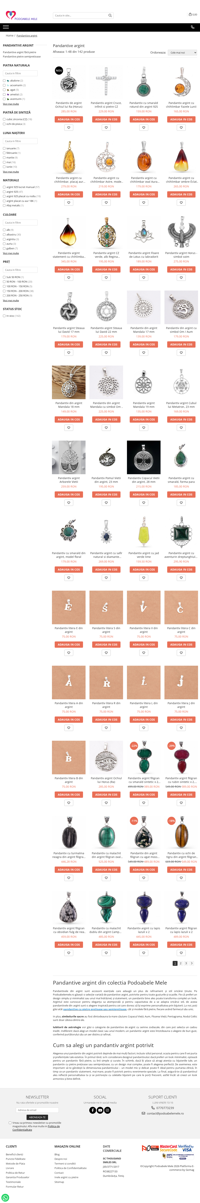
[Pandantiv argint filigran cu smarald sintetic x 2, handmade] (144, 757)
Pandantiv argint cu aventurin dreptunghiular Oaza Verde (181, 555)
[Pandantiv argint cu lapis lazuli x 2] (144, 907)
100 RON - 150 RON (17, 286)
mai (8, 162)
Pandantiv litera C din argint (181, 630)
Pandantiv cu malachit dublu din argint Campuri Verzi (106, 930)
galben (10, 248)
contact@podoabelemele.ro (165, 1113)
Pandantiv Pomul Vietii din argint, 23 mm (106, 480)
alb (8, 230)
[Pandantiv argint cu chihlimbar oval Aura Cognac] (144, 157)
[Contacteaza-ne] (192, 27)
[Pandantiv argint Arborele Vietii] (69, 457)
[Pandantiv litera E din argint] (69, 607)
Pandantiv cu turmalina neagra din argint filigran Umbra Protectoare (68, 855)
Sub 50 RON (13, 277)
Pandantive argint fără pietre (19, 52)
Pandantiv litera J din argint (181, 705)
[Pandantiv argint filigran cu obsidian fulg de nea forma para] (69, 907)
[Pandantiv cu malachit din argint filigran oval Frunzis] (106, 832)
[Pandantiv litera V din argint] (144, 607)
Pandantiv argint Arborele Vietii (69, 480)
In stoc (10, 316)
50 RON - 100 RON (16, 281)
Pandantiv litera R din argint (106, 705)
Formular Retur (15, 1186)
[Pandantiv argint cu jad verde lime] (144, 532)
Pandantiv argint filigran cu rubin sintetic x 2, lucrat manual (181, 780)
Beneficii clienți (14, 1154)
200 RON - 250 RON (17, 295)
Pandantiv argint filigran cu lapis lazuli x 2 (181, 930)
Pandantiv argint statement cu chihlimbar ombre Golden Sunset (69, 254)
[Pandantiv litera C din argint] (181, 607)
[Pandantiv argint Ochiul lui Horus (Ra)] (106, 757)
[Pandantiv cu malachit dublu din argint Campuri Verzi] (106, 907)
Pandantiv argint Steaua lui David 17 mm (69, 330)
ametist (15, 94)
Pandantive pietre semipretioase (22, 56)
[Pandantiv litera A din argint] (69, 682)
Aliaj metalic (13, 205)
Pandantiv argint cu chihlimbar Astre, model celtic (106, 179)
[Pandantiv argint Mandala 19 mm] (144, 382)
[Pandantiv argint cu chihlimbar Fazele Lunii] (181, 82)
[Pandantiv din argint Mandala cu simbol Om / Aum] (106, 382)
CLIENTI (11, 1146)
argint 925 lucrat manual (20, 187)
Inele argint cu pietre (66, 1177)
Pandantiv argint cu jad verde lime (144, 555)
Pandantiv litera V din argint (144, 630)
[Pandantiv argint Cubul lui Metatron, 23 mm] (181, 382)
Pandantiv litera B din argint (69, 780)
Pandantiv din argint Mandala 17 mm (143, 330)
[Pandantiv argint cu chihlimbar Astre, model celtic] (106, 157)
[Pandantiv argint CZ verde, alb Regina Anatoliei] (106, 232)
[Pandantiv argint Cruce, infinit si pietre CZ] (106, 82)
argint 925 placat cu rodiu (21, 196)
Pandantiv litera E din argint (69, 630)
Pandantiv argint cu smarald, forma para (181, 480)
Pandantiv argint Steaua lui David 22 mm (106, 330)
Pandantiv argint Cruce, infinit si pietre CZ (106, 104)
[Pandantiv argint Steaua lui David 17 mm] (69, 307)
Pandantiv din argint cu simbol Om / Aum (181, 330)
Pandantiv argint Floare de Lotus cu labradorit (144, 254)
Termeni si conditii (65, 1163)
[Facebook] (92, 1110)
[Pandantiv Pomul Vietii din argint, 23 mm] (106, 457)
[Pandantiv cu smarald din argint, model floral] (69, 532)
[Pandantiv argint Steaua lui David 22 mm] (106, 307)
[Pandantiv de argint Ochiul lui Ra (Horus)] (69, 82)
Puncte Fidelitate (15, 1159)
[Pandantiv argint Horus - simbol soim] (181, 232)
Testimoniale (13, 1182)
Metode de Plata (15, 1163)
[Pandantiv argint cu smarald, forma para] (181, 457)
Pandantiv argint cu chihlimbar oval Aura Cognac (143, 179)
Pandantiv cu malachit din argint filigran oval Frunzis (106, 855)
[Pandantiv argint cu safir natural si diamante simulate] (106, 532)
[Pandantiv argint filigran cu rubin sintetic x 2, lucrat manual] (181, 757)
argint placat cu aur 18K (20, 201)
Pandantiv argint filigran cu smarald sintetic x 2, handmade (144, 780)
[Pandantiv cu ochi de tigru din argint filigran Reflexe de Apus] (181, 832)
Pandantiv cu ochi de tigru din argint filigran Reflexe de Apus (181, 855)
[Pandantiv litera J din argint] (181, 682)
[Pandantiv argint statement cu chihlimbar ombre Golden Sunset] (69, 232)
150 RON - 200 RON (17, 291)
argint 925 (12, 191)
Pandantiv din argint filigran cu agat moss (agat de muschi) (143, 855)
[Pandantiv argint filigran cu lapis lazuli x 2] (181, 907)
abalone (15, 80)
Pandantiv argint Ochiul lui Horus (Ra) (106, 780)
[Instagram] (107, 1110)
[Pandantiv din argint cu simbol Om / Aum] (181, 307)
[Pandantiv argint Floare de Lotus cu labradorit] (144, 232)
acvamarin (16, 85)
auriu (9, 243)
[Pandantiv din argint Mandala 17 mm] (144, 307)
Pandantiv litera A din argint (69, 705)
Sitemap (59, 1182)
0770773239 (165, 1108)
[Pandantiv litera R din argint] (106, 682)
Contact (59, 1172)
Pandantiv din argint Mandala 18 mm (68, 405)
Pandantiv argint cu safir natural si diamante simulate (106, 555)
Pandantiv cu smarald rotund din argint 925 (143, 104)
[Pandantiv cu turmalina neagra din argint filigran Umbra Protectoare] (69, 832)
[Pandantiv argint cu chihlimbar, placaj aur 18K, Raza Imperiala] (69, 157)
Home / (11, 35)
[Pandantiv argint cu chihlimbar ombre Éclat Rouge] (181, 157)
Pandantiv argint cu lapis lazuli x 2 (144, 930)
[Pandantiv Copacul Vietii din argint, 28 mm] (144, 457)
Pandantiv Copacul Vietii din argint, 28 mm (144, 480)
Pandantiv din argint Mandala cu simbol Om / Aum (106, 405)
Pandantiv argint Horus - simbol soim (181, 254)
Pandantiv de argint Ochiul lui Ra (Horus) (68, 104)
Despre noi (60, 1159)
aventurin (16, 99)
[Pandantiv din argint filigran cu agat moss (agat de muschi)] (144, 832)
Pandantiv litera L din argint (144, 705)
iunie (9, 166)
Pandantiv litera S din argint (106, 630)
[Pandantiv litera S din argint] (106, 607)
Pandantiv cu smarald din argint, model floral (69, 555)
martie (10, 157)
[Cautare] (110, 15)
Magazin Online (67, 1146)
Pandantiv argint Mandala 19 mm (144, 405)
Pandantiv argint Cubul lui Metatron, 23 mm (181, 405)
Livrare (10, 1168)
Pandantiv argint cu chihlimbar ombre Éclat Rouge (181, 179)
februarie (11, 153)
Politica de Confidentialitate (70, 1168)
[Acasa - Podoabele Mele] (22, 15)
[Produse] (6, 28)
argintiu (10, 239)
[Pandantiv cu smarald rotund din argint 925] (144, 82)
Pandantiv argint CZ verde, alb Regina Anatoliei (106, 254)
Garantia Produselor (17, 1177)
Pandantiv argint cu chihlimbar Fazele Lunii (181, 104)
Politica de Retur (15, 1172)
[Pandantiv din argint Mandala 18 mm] (69, 382)
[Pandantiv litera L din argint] (144, 682)
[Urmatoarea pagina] (191, 963)
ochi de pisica (14, 124)
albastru (11, 234)
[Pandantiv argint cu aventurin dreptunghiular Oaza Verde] (181, 532)
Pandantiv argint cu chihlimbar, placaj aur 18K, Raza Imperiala (68, 179)
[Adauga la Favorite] (68, 127)
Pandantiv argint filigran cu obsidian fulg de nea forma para (69, 930)
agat (13, 89)
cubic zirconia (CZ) (16, 119)
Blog (57, 1154)
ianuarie (11, 148)
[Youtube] (100, 1110)
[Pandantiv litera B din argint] (69, 757)
